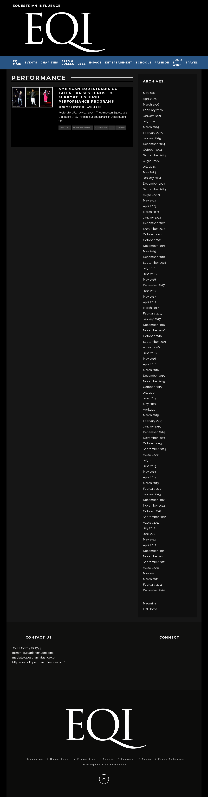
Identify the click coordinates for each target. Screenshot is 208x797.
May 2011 (149, 573)
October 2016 (152, 336)
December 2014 (154, 432)
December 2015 (154, 375)
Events (31, 62)
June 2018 (150, 274)
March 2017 (151, 307)
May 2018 (149, 279)
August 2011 (151, 567)
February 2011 (152, 584)
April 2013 (149, 477)
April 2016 (149, 364)
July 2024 (149, 166)
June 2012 (149, 533)
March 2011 (150, 579)
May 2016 (149, 358)
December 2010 (154, 590)
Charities (49, 62)
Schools (143, 62)
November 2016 (154, 330)
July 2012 (149, 528)
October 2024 (152, 149)
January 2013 (152, 494)
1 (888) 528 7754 (30, 648)
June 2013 (149, 466)
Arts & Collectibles (73, 62)
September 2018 (154, 262)
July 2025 (149, 121)
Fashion (162, 62)
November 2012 (154, 505)
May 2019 (149, 251)
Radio (146, 759)
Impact (95, 62)
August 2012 (151, 522)
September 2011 (154, 562)
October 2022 (152, 234)
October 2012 (152, 511)
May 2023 (149, 200)
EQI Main (17, 62)
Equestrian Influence (37, 6)
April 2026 (150, 98)
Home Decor (60, 759)
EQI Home (150, 609)
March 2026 (151, 104)
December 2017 (154, 285)
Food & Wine (177, 62)
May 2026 (149, 93)
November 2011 (154, 556)
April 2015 (149, 409)
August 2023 (151, 194)
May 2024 (149, 172)
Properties (86, 759)
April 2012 (149, 545)
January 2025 (152, 138)
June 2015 (149, 398)
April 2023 (149, 206)
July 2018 (149, 268)
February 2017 (152, 313)
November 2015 (154, 381)
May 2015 (149, 404)
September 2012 (154, 517)
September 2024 (154, 155)
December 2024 (154, 144)
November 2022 (154, 228)
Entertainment (118, 62)
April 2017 (149, 302)
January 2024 (152, 178)
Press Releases (171, 759)
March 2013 (151, 483)
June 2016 (150, 353)
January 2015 (152, 426)
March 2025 (151, 127)
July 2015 (149, 392)
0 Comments (101, 127)
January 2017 (152, 319)
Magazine (149, 603)
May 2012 (149, 539)
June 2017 (149, 291)
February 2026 (153, 110)
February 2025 (153, 132)
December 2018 (154, 257)
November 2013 (154, 437)
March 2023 (151, 211)
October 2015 (152, 387)
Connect (128, 759)
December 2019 (154, 245)
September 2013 (154, 449)
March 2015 (151, 415)
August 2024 (151, 161)
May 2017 (149, 296)
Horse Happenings (82, 127)
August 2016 (151, 347)
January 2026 (152, 115)
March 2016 (151, 370)
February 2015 (152, 420)
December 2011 (153, 550)
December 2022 (154, 223)
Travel (191, 62)
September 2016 (154, 341)
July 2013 (149, 460)
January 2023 (152, 217)
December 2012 (154, 500)
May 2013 (149, 471)
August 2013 (151, 454)
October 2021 (152, 240)
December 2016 (154, 324)
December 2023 (154, 183)
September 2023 (154, 189)
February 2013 (152, 488)
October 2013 (152, 443)
